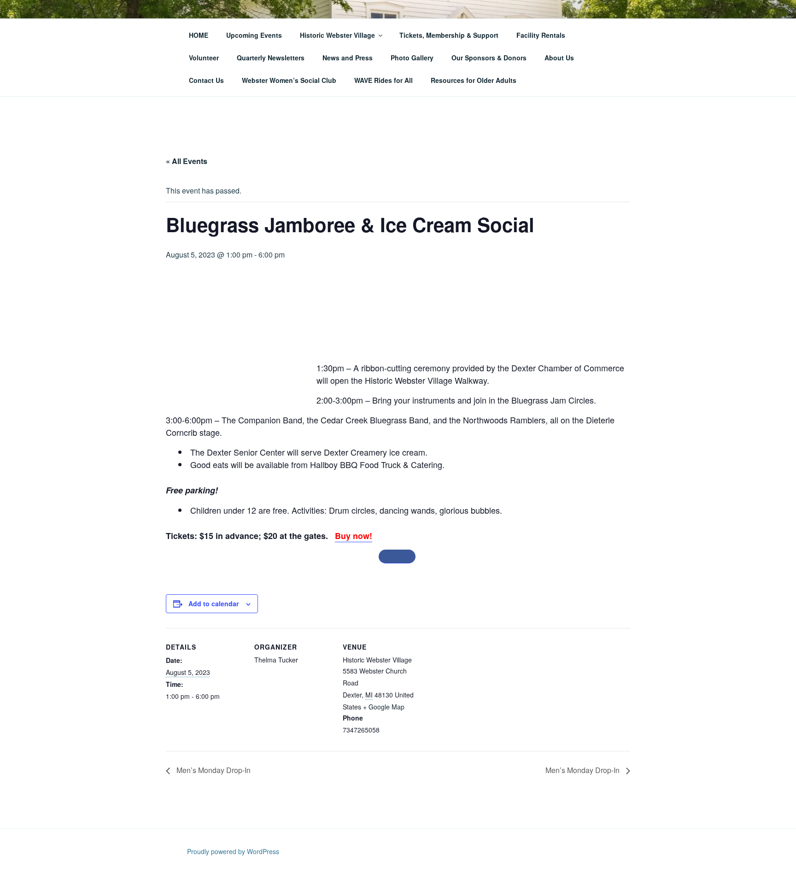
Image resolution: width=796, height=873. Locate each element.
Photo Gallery (412, 57)
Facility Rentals (540, 35)
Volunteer (204, 57)
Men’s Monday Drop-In (213, 770)
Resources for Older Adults (473, 80)
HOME (198, 35)
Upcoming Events (254, 35)
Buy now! (353, 536)
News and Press (347, 57)
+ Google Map (383, 706)
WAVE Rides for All (383, 80)
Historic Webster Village (337, 35)
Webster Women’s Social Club (289, 80)
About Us (559, 57)
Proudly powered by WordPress (233, 851)
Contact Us (206, 80)
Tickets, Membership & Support (448, 35)
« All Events (186, 161)
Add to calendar (213, 603)
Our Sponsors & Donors (489, 57)
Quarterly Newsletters (270, 57)
